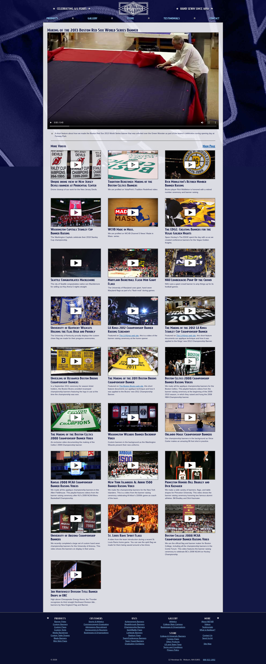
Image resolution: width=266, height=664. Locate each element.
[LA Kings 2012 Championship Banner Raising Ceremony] (133, 310)
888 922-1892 (209, 660)
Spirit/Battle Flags (134, 630)
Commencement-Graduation (96, 624)
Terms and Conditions (172, 647)
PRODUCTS (52, 18)
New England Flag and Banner (133, 8)
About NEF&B (207, 621)
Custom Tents (60, 630)
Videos (207, 624)
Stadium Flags (134, 635)
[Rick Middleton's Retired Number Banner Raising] (190, 164)
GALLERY (92, 18)
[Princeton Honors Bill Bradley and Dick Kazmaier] (190, 465)
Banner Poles (60, 621)
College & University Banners (173, 636)
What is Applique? (207, 630)
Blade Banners (60, 638)
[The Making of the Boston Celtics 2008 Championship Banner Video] (76, 417)
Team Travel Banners (134, 641)
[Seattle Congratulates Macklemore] (76, 263)
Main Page (209, 146)
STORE (130, 18)
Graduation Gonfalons (134, 644)
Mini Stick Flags (60, 641)
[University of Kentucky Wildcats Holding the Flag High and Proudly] (76, 310)
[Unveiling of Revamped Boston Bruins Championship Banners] (76, 361)
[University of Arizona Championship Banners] (76, 518)
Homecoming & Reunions (96, 630)
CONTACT (214, 18)
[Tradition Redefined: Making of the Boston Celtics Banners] (133, 164)
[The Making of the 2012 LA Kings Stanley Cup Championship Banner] (190, 310)
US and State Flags (172, 644)
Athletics (173, 621)
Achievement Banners (134, 621)
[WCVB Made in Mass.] (133, 212)
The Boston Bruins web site (131, 386)
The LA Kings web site (129, 335)
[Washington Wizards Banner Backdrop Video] (133, 417)
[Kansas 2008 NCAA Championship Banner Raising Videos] (76, 465)
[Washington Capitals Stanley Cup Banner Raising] (76, 212)
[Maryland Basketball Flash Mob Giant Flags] (133, 263)
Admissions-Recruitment (96, 627)
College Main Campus (173, 624)
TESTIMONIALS (172, 18)
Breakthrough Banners (134, 624)
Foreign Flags (173, 639)
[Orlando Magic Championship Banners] (190, 417)
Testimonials (207, 627)
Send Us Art (207, 638)
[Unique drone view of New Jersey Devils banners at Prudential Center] (76, 164)
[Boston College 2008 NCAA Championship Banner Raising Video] (190, 518)
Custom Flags (60, 627)
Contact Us (207, 635)
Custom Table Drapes (60, 635)
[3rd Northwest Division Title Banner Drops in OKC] (76, 574)
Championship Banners (134, 627)
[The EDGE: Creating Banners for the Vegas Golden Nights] (190, 212)
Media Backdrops (60, 633)
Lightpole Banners (134, 633)
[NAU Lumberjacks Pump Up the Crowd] (190, 263)
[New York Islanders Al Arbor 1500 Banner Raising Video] (133, 465)
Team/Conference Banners (134, 638)
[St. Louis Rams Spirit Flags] (133, 518)
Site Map (207, 644)
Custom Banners (60, 624)
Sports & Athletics (96, 621)
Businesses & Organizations (96, 633)
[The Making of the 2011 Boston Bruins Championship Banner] (133, 361)
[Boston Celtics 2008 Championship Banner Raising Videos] (190, 361)
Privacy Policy (173, 650)
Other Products (173, 642)
